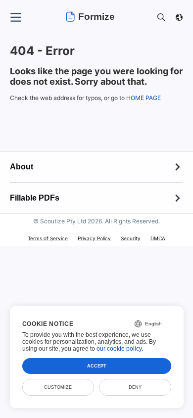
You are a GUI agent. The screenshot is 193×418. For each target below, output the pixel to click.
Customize (58, 387)
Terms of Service (48, 238)
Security (131, 238)
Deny (135, 387)
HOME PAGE (143, 98)
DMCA (157, 238)
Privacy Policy (94, 238)
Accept (96, 366)
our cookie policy (119, 348)
